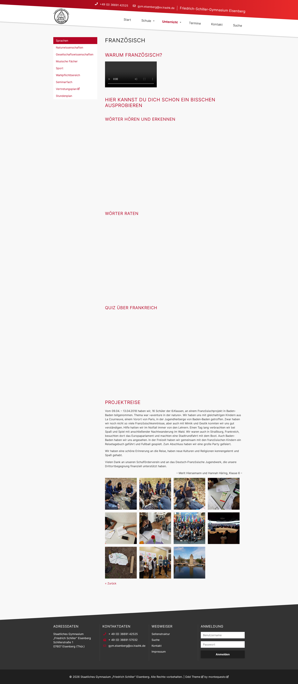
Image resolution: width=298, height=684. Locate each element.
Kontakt (157, 645)
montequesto (217, 676)
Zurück (111, 583)
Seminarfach (64, 82)
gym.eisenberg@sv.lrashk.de (156, 7)
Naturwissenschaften (69, 47)
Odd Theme (192, 676)
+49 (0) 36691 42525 (114, 4)
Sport (59, 68)
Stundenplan (64, 96)
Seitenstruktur (161, 634)
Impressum (159, 651)
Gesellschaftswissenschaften (74, 54)
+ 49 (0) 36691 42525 (123, 634)
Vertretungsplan (66, 89)
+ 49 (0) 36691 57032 (123, 640)
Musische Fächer (67, 61)
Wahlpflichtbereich (68, 75)
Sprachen (62, 40)
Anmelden (223, 654)
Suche (156, 640)
